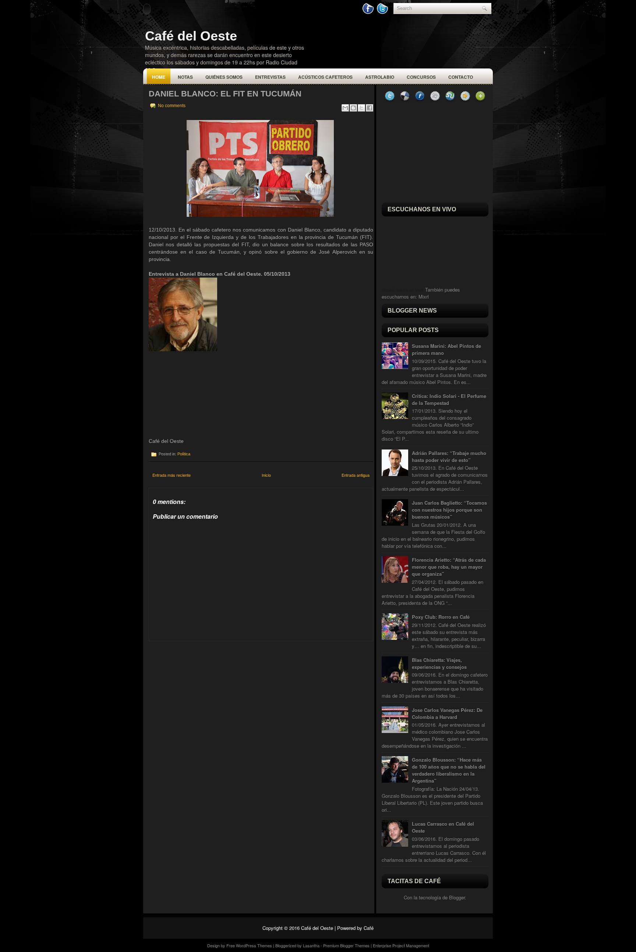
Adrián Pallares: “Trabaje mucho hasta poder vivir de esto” (449, 456)
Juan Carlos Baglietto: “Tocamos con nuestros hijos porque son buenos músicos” (449, 509)
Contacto (460, 77)
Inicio (266, 475)
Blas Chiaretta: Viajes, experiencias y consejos (439, 663)
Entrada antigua (356, 475)
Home (158, 77)
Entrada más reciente (171, 475)
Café (369, 927)
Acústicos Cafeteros (325, 77)
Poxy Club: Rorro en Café (441, 616)
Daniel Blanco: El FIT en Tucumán (225, 93)
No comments (172, 105)
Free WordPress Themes (249, 945)
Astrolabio (379, 77)
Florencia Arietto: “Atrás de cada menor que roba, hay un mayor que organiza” (449, 566)
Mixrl (423, 296)
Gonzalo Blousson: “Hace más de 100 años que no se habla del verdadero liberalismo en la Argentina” (448, 770)
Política (183, 454)
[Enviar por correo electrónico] (345, 108)
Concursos (421, 77)
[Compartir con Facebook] (369, 108)
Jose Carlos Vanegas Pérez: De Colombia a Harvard (447, 713)
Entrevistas (270, 77)
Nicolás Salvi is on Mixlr (403, 290)
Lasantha (311, 945)
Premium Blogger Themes (346, 945)
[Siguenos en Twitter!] (383, 12)
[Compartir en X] (361, 108)
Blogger (457, 897)
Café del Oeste (191, 35)
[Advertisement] (204, 687)
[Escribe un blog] (353, 108)
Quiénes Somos (224, 77)
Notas (185, 77)
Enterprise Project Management (401, 945)
